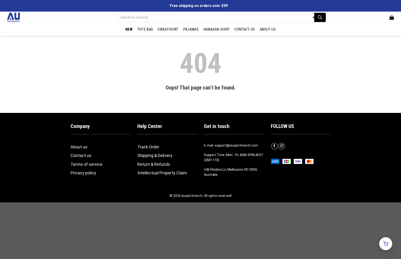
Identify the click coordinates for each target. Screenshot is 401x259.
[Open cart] (385, 243)
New (129, 29)
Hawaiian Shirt (216, 29)
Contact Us (244, 29)
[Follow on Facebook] (274, 146)
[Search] (320, 17)
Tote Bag (145, 29)
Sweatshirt (168, 29)
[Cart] (391, 17)
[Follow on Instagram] (281, 146)
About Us (268, 29)
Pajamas (191, 29)
